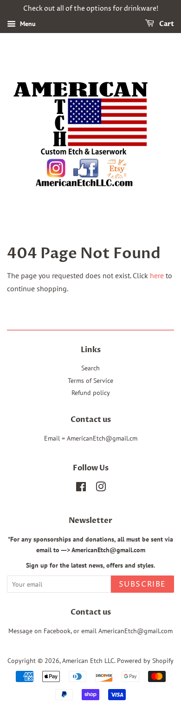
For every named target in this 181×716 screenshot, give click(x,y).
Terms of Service (90, 380)
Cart (166, 24)
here (157, 275)
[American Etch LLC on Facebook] (81, 488)
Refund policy (90, 392)
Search (90, 368)
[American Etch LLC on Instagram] (101, 488)
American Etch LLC (88, 660)
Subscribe (142, 584)
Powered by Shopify (145, 660)
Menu (27, 24)
